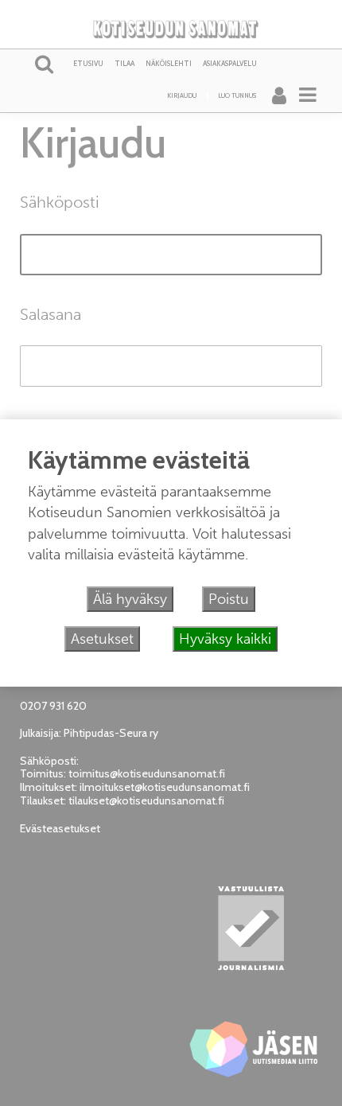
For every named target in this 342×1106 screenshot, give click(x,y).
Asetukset (102, 639)
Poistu (228, 599)
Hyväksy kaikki (225, 639)
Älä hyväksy (130, 599)
